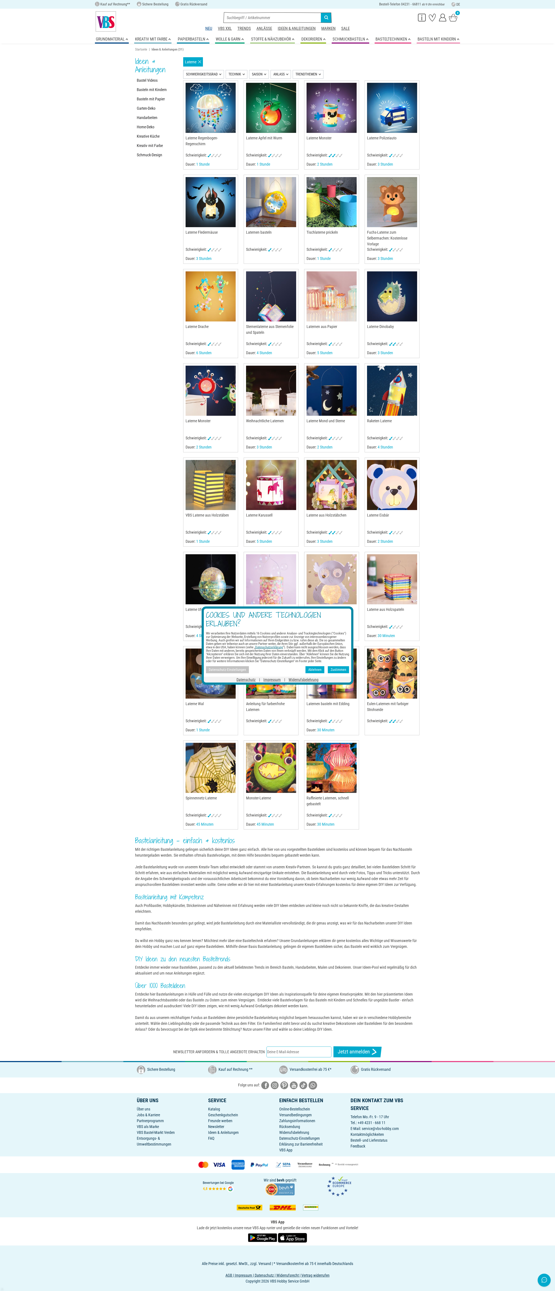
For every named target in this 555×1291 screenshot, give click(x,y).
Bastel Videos (147, 80)
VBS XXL (225, 28)
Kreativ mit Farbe (150, 145)
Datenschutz (246, 679)
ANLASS (279, 74)
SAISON (257, 74)
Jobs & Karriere (148, 1115)
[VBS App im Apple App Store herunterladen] (292, 1237)
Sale (345, 28)
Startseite (141, 49)
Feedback (358, 1146)
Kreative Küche (148, 136)
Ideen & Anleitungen (297, 28)
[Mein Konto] (442, 17)
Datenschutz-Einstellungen (299, 1138)
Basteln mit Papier (151, 99)
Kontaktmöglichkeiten (367, 1134)
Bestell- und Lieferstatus (369, 1140)
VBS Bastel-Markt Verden (156, 1132)
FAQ (211, 1138)
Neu (208, 28)
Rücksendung (289, 1126)
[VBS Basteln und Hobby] (106, 21)
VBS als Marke (148, 1126)
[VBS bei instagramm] (274, 1085)
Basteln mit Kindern (152, 89)
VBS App (285, 1150)
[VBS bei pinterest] (284, 1085)
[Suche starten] (326, 17)
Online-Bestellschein (294, 1109)
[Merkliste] (432, 17)
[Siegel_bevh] (280, 1189)
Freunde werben (220, 1120)
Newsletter (216, 1126)
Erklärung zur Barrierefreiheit (301, 1144)
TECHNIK (235, 74)
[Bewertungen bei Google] (218, 1186)
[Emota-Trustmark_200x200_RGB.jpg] (339, 1186)
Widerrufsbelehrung (294, 1132)
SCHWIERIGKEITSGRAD (202, 74)
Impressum (272, 679)
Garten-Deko (146, 108)
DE (458, 4)
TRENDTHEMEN (306, 74)
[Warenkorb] (453, 17)
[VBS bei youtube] (293, 1085)
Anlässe (264, 28)
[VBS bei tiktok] (303, 1085)
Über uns (143, 1109)
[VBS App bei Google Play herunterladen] (263, 1237)
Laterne (190, 62)
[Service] (422, 17)
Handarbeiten (147, 117)
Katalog (214, 1109)
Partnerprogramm (150, 1120)
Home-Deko (145, 127)
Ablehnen (315, 670)
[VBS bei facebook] (265, 1085)
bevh (280, 1180)
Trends (244, 28)
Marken (328, 28)
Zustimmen (338, 670)
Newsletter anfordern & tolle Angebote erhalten (219, 1052)
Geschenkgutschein (223, 1115)
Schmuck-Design (149, 155)
